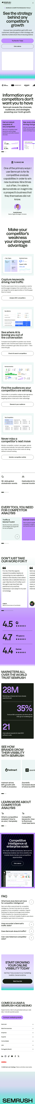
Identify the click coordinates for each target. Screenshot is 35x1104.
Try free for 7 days (17, 40)
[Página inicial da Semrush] (6, 3)
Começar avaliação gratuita (12, 1017)
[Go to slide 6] (9, 610)
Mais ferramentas (6, 1028)
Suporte (3, 1037)
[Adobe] (3, 1062)
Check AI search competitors (17, 353)
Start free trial (17, 981)
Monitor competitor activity (17, 457)
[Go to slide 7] (10, 610)
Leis (2, 1045)
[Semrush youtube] (12, 1056)
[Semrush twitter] (18, 1056)
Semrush (4, 1024)
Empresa (4, 1032)
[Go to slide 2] (4, 151)
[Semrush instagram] (5, 1056)
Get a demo (17, 46)
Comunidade (5, 1041)
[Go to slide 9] (12, 610)
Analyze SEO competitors (18, 298)
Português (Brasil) (6, 1049)
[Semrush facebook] (15, 1056)
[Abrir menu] (33, 3)
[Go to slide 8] (11, 610)
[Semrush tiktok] (8, 1056)
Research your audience (17, 404)
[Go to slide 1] (2, 151)
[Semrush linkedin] (2, 1056)
